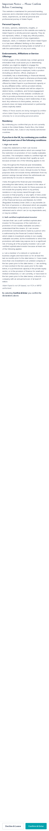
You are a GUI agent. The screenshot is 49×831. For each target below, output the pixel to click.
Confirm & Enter (36, 826)
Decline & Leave (13, 826)
